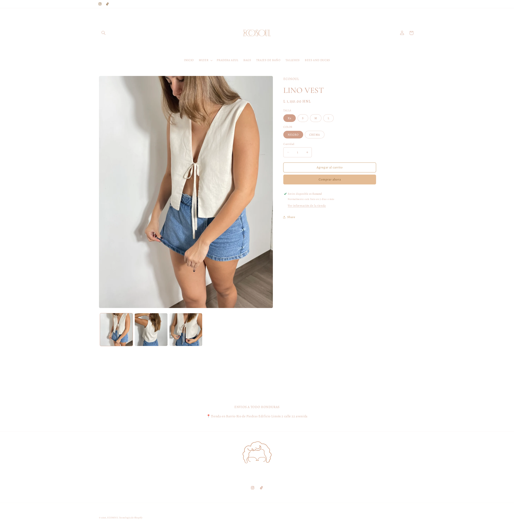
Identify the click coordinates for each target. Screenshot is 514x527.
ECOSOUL (112, 517)
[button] (103, 33)
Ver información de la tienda (307, 206)
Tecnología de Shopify (130, 517)
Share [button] (291, 217)
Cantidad (288, 144)
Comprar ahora (330, 179)
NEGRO (293, 135)
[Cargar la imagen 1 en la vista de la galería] (116, 329)
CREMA (314, 135)
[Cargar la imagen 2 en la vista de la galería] (151, 329)
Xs (289, 118)
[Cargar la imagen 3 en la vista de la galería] (185, 329)
